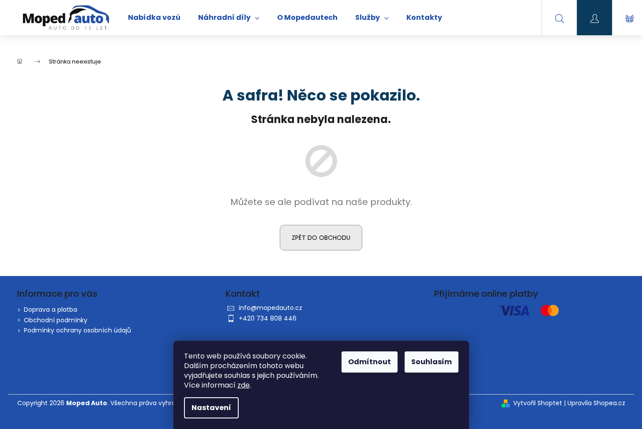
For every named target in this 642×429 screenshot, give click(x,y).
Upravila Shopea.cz (596, 403)
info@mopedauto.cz (270, 307)
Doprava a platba (50, 309)
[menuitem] (154, 17)
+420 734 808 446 (268, 318)
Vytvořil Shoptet (537, 403)
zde (243, 385)
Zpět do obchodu (321, 237)
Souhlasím (431, 362)
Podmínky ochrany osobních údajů (77, 330)
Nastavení (211, 408)
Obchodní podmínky (55, 320)
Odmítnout (369, 362)
